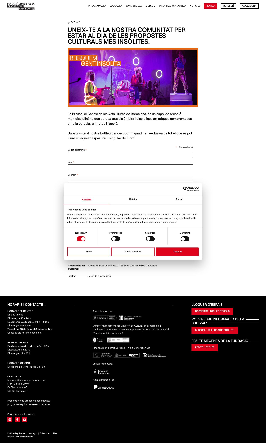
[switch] (115, 238)
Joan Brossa (134, 6)
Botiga (210, 6)
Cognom (73, 175)
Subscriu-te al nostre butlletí (214, 330)
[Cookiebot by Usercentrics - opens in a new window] (185, 189)
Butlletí (228, 6)
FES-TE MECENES (204, 347)
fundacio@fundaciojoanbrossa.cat (26, 380)
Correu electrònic (77, 150)
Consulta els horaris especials (24, 333)
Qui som (150, 6)
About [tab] (179, 199)
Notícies (195, 6)
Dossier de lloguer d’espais (212, 311)
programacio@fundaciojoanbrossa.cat (29, 404)
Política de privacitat (16, 434)
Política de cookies (48, 434)
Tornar (75, 22)
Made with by (20, 437)
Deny (89, 251)
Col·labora (249, 6)
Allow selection (133, 251)
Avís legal (32, 434)
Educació (116, 6)
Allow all (177, 251)
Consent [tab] (86, 199)
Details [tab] (133, 199)
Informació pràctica (172, 6)
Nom (71, 162)
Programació (97, 6)
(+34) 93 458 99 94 (18, 384)
